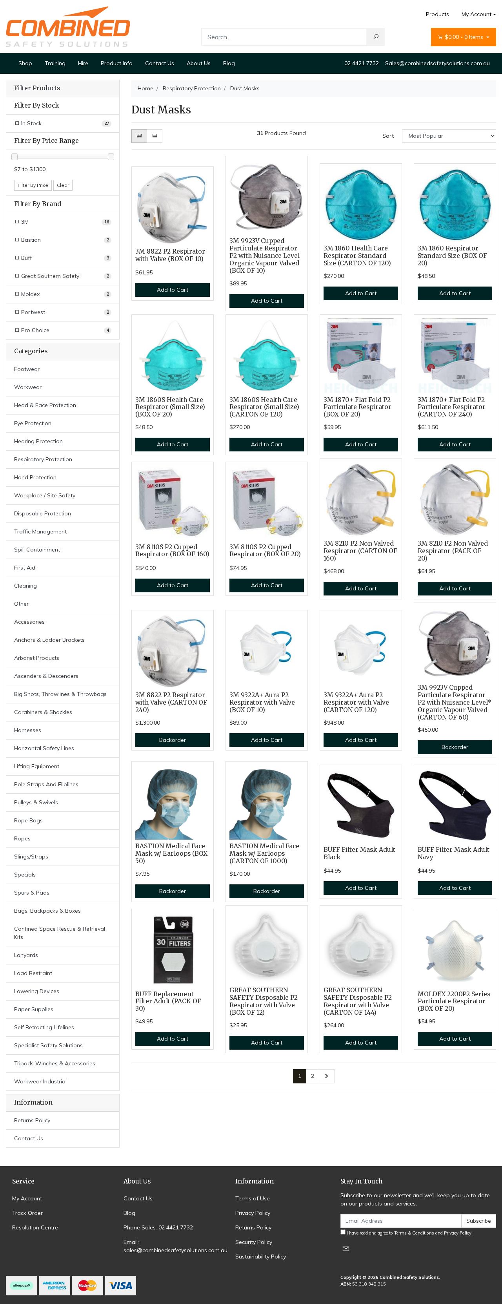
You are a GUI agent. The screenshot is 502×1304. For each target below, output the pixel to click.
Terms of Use (252, 1198)
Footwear (27, 369)
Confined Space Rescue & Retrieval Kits (59, 933)
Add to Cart (172, 289)
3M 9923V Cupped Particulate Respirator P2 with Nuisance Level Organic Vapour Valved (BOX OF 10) (264, 255)
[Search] (376, 37)
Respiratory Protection (43, 459)
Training (55, 63)
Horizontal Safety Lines (44, 748)
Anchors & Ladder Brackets (49, 639)
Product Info (117, 63)
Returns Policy (32, 1120)
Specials (25, 874)
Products (437, 14)
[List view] (154, 136)
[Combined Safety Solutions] (68, 25)
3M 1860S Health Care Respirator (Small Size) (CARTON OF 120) (264, 407)
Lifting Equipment (36, 766)
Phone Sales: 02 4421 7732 (158, 1227)
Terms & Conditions (414, 1233)
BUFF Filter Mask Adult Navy (453, 853)
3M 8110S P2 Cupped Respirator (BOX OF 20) (265, 550)
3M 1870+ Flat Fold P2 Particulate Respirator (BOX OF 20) (357, 407)
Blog (229, 63)
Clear (63, 185)
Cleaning (25, 585)
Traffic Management (40, 531)
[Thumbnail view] (139, 136)
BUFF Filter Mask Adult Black (359, 853)
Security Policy (253, 1242)
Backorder (172, 739)
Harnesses (27, 730)
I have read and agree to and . (409, 1233)
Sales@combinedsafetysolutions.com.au (437, 63)
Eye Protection (32, 423)
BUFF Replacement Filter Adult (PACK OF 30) (168, 1001)
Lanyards (26, 955)
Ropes (22, 838)
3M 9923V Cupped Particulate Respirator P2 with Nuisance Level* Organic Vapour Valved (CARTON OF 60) (454, 702)
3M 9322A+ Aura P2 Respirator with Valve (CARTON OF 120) (356, 702)
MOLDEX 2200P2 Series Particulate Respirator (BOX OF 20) (454, 1001)
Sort (388, 135)
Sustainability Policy (260, 1256)
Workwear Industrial (40, 1081)
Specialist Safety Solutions (48, 1045)
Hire (83, 63)
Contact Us (159, 63)
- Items (465, 36)
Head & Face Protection (45, 405)
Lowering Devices (36, 991)
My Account (476, 14)
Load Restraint (33, 973)
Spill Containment (37, 549)
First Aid (24, 567)
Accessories (29, 621)
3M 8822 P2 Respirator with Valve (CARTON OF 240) (171, 702)
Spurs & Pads (31, 892)
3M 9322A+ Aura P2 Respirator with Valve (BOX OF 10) (262, 702)
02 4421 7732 (361, 63)
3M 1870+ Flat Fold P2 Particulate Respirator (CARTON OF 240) (452, 407)
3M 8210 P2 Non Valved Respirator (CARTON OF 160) (360, 551)
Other (21, 603)
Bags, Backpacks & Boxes (47, 910)
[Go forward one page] (327, 1076)
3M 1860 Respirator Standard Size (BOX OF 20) (452, 256)
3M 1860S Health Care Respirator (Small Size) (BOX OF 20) (170, 407)
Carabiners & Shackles (43, 712)
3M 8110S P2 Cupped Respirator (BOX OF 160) (172, 550)
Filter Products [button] (37, 88)
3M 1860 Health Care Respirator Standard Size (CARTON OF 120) (357, 256)
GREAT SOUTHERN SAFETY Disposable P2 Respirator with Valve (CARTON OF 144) (358, 1001)
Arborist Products (36, 657)
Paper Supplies (33, 1009)
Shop (25, 63)
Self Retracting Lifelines (44, 1027)
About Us (199, 63)
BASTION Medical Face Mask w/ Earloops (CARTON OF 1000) (264, 853)
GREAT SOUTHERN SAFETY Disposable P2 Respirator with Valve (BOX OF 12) (263, 1001)
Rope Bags (28, 820)
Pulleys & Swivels (36, 802)
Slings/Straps (31, 856)
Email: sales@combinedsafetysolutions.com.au (175, 1246)
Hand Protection (35, 477)
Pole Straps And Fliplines (46, 784)
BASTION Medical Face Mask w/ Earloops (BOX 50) (171, 853)
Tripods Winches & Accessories (54, 1063)
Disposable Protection (42, 513)
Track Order (27, 1212)
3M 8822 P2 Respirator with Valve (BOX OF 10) (170, 255)
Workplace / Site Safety (44, 495)
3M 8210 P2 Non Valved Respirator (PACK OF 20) (453, 551)
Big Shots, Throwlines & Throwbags (60, 694)
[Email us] (346, 1248)
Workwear (28, 387)
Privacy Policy (252, 1212)
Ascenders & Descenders (46, 675)
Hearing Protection (38, 441)
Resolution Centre (35, 1227)
